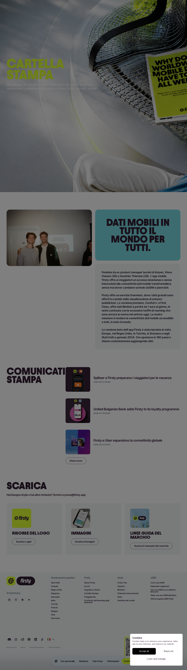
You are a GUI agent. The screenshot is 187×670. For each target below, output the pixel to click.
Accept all (144, 651)
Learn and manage (156, 659)
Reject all (168, 651)
